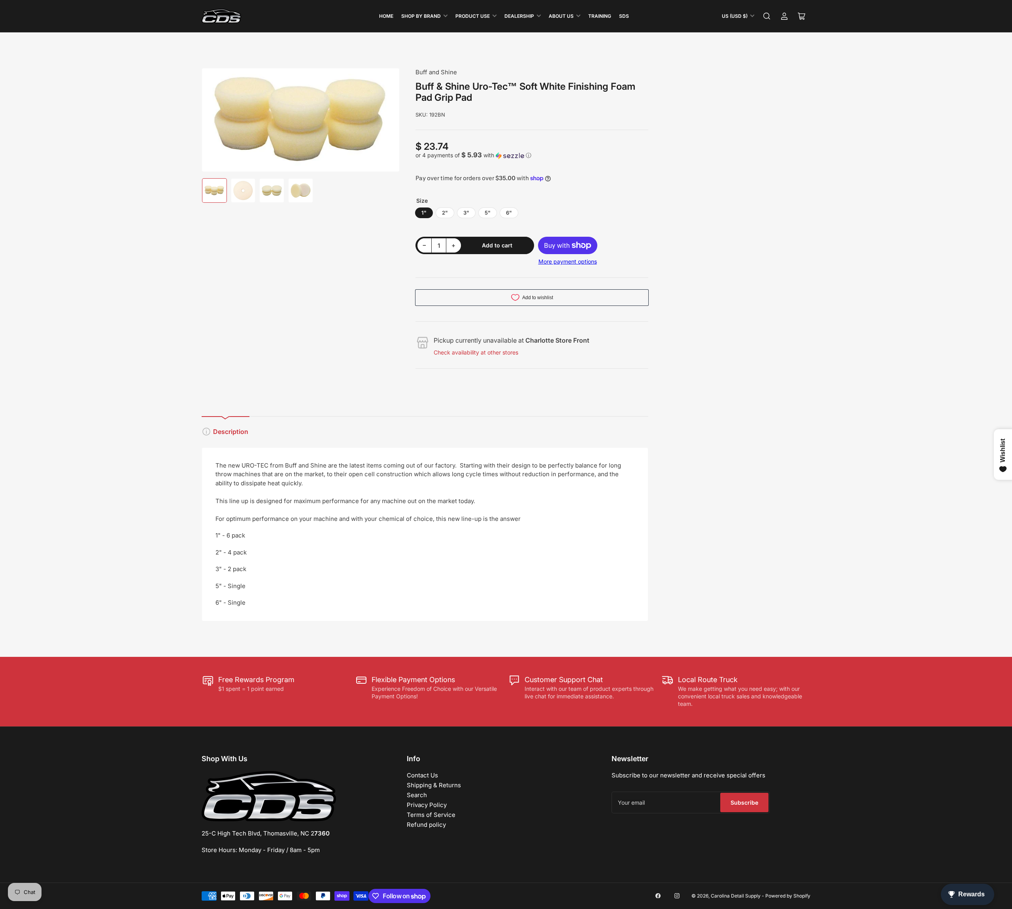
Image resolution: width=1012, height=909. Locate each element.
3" (466, 212)
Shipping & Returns (434, 785)
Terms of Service (431, 814)
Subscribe (744, 802)
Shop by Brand (421, 16)
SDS (624, 16)
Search (417, 795)
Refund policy (426, 824)
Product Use (472, 16)
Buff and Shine (436, 72)
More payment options (567, 261)
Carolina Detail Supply (736, 896)
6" (509, 212)
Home (386, 16)
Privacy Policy (427, 805)
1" (424, 212)
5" (488, 212)
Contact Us (422, 775)
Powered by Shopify (787, 896)
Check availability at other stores (476, 352)
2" (445, 212)
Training (599, 16)
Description (230, 432)
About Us (561, 16)
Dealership (519, 16)
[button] (532, 155)
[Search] (767, 16)
